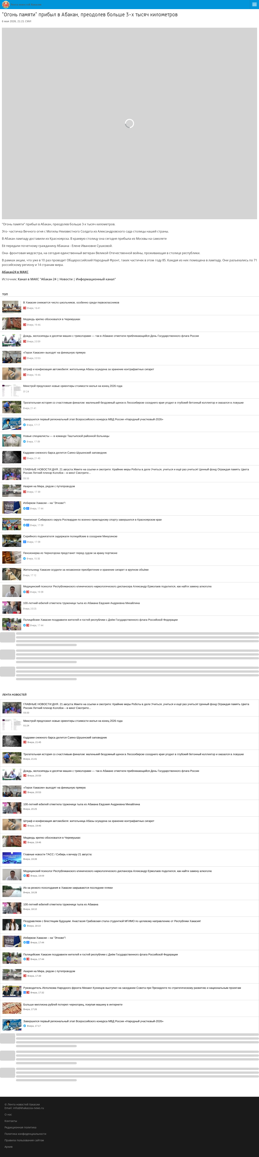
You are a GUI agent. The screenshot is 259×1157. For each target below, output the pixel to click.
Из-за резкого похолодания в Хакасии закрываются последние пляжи (68, 887)
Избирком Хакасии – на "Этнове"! (44, 502)
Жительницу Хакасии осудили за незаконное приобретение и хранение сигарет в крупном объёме (86, 569)
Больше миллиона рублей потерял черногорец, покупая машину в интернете (72, 1004)
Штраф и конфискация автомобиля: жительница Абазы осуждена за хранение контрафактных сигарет (88, 369)
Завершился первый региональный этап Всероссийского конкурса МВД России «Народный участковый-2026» (93, 419)
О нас (8, 1114)
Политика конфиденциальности (25, 1134)
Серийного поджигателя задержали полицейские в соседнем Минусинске (70, 536)
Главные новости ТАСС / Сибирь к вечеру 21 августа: (57, 854)
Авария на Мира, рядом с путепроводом (49, 486)
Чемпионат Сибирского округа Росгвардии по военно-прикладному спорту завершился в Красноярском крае (92, 519)
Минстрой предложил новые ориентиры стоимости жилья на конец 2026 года (72, 385)
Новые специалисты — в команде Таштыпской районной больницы (66, 436)
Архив (9, 1146)
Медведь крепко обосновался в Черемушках (51, 319)
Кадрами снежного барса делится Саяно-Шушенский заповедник (65, 452)
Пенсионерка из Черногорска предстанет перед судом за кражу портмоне (70, 553)
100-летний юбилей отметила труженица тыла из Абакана (60, 904)
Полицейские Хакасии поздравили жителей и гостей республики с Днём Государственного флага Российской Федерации (100, 619)
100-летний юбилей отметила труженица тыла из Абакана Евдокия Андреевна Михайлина (81, 603)
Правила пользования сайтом (24, 1140)
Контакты (11, 1121)
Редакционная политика (20, 1127)
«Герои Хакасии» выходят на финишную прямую (54, 352)
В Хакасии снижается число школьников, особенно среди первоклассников (71, 302)
